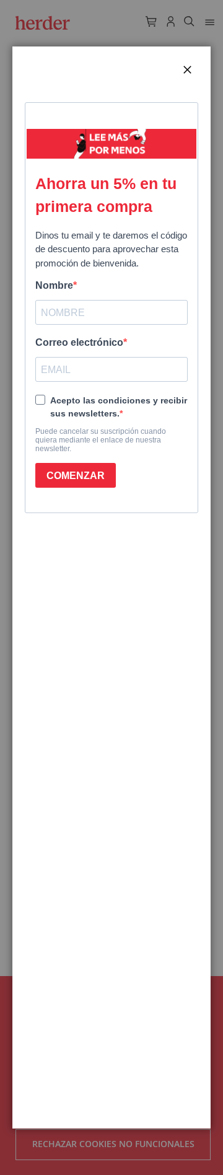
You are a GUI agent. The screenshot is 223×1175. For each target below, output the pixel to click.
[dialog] (111, 587)
